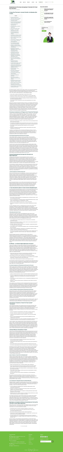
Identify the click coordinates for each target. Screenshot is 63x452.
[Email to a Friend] (23, 426)
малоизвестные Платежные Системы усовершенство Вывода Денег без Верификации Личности (16, 66)
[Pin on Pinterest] (25, 426)
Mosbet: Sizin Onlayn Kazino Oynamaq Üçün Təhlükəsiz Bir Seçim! (48, 10)
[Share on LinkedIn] (26, 426)
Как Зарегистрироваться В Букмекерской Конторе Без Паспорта (15, 33)
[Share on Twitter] (22, 426)
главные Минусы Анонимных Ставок (16, 39)
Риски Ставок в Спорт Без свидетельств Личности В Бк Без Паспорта (15, 78)
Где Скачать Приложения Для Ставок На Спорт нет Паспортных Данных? (16, 58)
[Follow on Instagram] (42, 436)
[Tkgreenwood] (13, 2)
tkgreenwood (18, 9)
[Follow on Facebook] (41, 436)
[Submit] (52, 2)
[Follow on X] (45, 436)
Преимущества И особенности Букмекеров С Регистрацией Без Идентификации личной (15, 55)
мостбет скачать (26, 152)
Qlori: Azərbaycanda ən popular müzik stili (48, 22)
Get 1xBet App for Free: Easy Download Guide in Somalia (48, 13)
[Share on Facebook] (21, 426)
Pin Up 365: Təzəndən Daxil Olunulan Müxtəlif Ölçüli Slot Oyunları (48, 18)
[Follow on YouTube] (47, 436)
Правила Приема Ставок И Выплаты (16, 82)
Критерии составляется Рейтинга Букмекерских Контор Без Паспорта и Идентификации (16, 46)
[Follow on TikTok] (44, 436)
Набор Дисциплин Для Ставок (15, 28)
